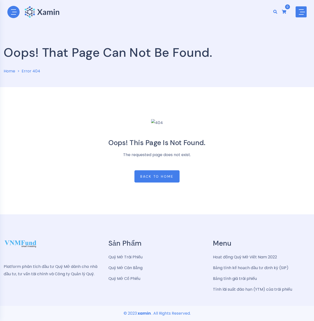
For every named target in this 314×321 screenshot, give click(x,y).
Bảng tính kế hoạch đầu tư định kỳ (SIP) (250, 268)
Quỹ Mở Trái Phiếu (125, 257)
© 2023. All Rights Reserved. (157, 313)
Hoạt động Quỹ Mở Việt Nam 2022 (245, 257)
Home (9, 71)
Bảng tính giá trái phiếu (235, 278)
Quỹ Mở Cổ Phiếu (124, 278)
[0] (284, 12)
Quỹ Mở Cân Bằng (125, 268)
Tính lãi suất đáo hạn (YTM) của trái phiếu (252, 289)
